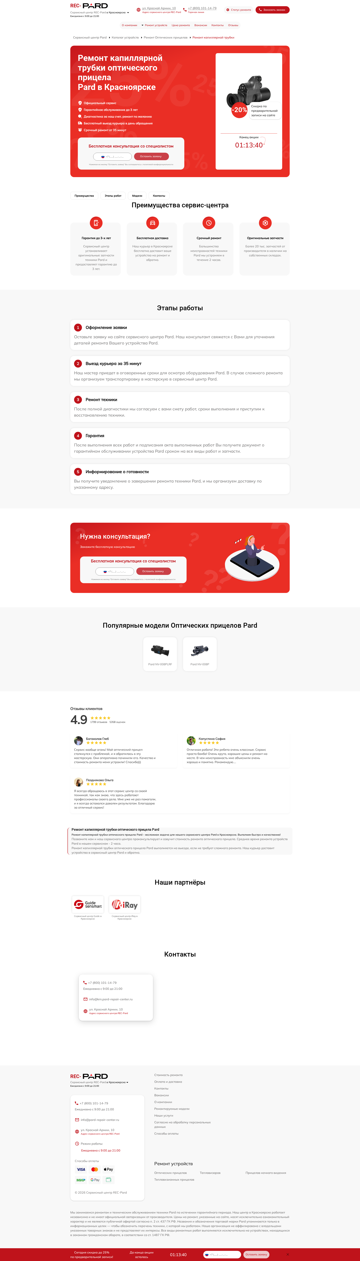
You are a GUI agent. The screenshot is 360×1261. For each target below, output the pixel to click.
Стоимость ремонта (168, 1075)
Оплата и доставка (168, 1082)
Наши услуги (163, 1115)
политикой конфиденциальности (158, 164)
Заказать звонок (274, 9)
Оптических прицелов (170, 1173)
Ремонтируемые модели (172, 1109)
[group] (87, 908)
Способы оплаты (166, 1133)
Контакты (218, 25)
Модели (137, 195)
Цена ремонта (181, 25)
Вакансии (200, 25)
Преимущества (84, 195)
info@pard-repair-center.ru (100, 1120)
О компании (129, 25)
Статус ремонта (241, 9)
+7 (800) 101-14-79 (202, 8)
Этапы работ (113, 195)
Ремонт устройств (156, 25)
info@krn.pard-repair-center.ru (111, 999)
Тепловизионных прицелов (174, 1179)
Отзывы (233, 25)
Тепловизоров (210, 1173)
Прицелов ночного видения (266, 1173)
